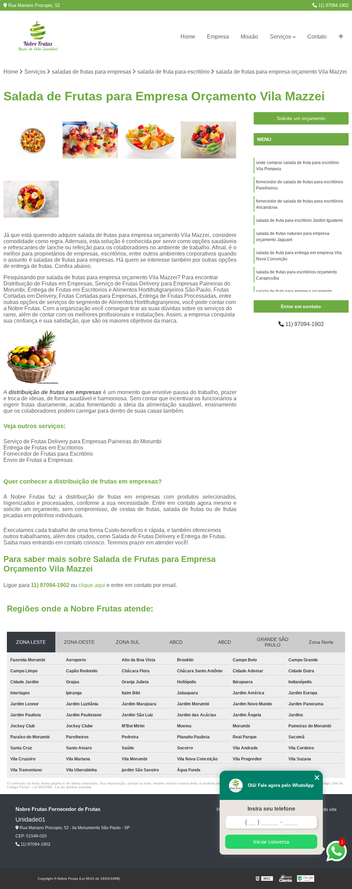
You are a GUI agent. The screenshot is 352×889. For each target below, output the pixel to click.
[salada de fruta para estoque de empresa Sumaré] (31, 199)
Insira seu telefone (271, 809)
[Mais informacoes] (341, 37)
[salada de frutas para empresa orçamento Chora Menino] (149, 140)
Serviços (280, 37)
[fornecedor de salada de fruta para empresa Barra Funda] (90, 140)
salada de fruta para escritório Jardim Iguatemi (299, 220)
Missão (249, 37)
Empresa (218, 37)
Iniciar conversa (271, 842)
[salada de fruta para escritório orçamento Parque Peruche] (208, 140)
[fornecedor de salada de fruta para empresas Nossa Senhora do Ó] (31, 140)
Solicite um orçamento (301, 118)
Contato (317, 37)
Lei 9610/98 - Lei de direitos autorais (62, 787)
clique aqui (91, 585)
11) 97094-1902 (333, 5)
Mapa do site (324, 809)
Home (187, 37)
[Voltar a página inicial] (37, 37)
